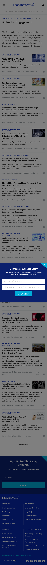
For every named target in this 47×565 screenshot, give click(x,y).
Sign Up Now (23, 294)
